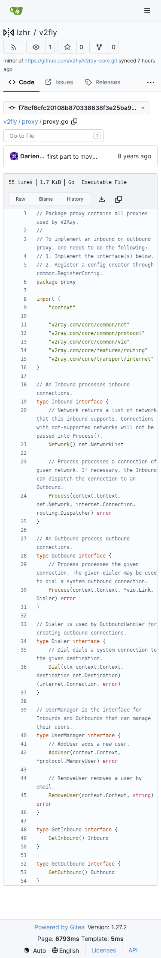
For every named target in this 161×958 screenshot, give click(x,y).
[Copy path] (74, 122)
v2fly (48, 32)
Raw (20, 199)
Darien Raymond (32, 156)
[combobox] (53, 135)
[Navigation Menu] (148, 10)
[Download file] (102, 199)
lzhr (23, 32)
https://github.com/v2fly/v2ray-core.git (70, 60)
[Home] (16, 10)
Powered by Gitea (59, 927)
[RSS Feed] (13, 47)
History (75, 199)
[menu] (34, 950)
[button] (36, 47)
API (133, 950)
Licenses (103, 950)
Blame (46, 199)
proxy (30, 121)
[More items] (151, 83)
